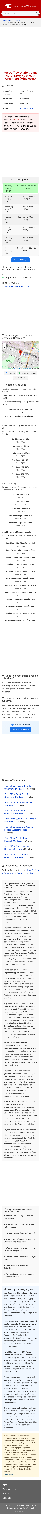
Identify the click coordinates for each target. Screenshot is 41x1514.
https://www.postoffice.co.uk (15, 286)
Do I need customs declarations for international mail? (19, 1275)
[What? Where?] (37, 13)
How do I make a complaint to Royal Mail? (20, 1258)
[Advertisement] (20, 49)
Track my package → (20, 729)
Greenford (17, 20)
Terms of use (8, 1474)
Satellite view (21, 378)
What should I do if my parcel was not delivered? (19, 1225)
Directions (11, 373)
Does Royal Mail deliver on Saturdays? (16, 1266)
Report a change (20, 260)
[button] (20, 353)
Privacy (6, 1493)
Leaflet (17, 368)
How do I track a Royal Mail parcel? (20, 1233)
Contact (6, 1498)
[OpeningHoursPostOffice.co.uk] (20, 6)
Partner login (20, 1511)
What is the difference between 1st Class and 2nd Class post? (19, 1240)
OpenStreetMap (26, 368)
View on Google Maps (28, 373)
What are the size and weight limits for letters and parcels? (19, 1249)
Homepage (7, 20)
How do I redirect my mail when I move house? (18, 1217)
